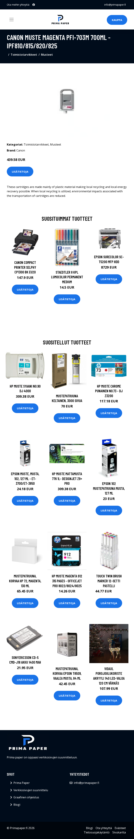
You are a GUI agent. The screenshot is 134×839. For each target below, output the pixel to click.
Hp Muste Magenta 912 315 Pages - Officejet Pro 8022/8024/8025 (67, 581)
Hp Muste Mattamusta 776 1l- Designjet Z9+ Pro (67, 478)
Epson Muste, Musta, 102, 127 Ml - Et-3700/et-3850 (25, 478)
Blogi (16, 805)
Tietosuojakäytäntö (97, 832)
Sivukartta (119, 832)
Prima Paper (21, 783)
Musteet (47, 55)
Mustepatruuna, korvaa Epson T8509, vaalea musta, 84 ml (67, 673)
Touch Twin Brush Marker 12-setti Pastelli (109, 581)
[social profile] (33, 4)
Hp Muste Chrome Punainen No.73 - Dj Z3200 (109, 391)
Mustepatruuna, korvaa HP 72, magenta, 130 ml (25, 581)
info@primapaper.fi (115, 4)
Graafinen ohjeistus (26, 797)
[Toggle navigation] (11, 19)
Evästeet (120, 828)
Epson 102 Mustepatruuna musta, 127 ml (109, 488)
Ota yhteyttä (104, 828)
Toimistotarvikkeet (24, 55)
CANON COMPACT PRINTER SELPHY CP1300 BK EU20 (25, 267)
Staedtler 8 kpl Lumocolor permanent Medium (67, 277)
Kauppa (117, 20)
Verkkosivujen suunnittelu (30, 790)
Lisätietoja (20, 171)
